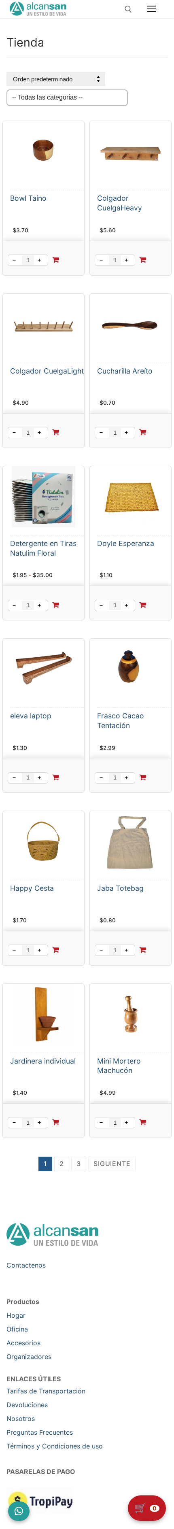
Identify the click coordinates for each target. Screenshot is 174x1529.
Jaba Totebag (120, 888)
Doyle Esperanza (125, 543)
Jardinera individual (43, 1061)
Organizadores (28, 1357)
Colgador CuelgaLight (47, 371)
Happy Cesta (32, 888)
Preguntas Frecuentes (39, 1432)
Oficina (17, 1329)
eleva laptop (30, 715)
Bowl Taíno (28, 198)
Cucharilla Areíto (125, 371)
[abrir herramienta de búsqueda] (128, 9)
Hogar (15, 1315)
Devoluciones (27, 1405)
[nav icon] (151, 9)
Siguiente (111, 1163)
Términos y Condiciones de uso (54, 1446)
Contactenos (26, 1265)
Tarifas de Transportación (45, 1391)
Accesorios (23, 1343)
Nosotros (20, 1418)
